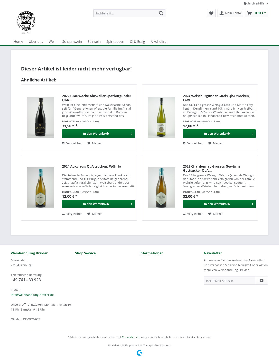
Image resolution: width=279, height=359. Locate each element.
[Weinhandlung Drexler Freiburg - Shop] (50, 22)
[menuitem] (129, 13)
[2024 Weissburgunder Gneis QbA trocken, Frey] (161, 117)
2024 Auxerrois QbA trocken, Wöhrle (91, 166)
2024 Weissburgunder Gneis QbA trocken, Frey (216, 98)
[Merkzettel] (211, 13)
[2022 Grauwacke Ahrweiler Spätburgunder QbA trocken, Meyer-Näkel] (40, 117)
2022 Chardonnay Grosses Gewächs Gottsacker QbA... (211, 168)
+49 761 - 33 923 (26, 279)
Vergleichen (74, 143)
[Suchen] (161, 13)
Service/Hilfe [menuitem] (256, 3)
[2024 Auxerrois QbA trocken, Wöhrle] (40, 187)
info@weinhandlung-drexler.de (32, 295)
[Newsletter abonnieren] (261, 281)
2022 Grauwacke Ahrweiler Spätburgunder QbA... (96, 98)
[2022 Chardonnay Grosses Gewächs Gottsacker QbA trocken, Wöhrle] (161, 187)
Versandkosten (130, 337)
